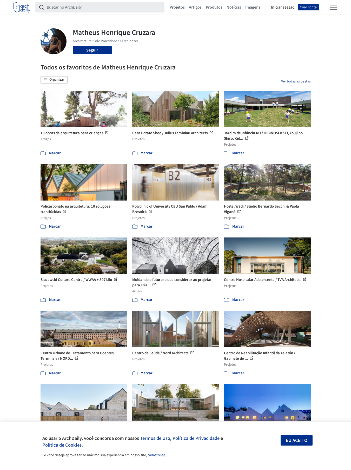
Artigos (195, 7)
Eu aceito (296, 440)
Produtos (214, 7)
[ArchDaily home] (22, 7)
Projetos (177, 7)
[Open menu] (333, 7)
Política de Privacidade (196, 438)
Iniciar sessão (283, 7)
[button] (54, 79)
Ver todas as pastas (296, 81)
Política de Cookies (62, 445)
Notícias (234, 7)
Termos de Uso (155, 438)
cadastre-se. (157, 455)
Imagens (252, 7)
